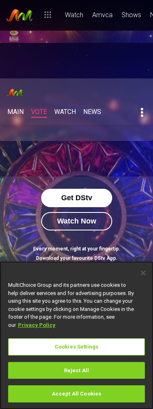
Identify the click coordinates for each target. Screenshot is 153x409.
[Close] (143, 273)
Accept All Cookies (76, 394)
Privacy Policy (36, 325)
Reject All (76, 370)
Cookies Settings (76, 347)
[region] (76, 335)
